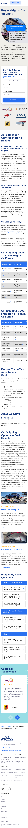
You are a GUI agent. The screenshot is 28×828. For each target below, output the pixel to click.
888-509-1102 (15, 2)
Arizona (3, 801)
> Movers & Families (6, 769)
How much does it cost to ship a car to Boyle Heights (12, 588)
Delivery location (7, 91)
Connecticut (4, 811)
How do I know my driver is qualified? (12, 657)
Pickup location (7, 84)
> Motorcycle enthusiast (7, 772)
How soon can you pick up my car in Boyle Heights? (12, 627)
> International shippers (7, 778)
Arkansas (3, 804)
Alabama (3, 796)
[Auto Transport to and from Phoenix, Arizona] (3, 286)
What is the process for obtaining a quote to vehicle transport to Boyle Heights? (13, 596)
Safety (4, 634)
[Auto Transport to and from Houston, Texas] (3, 270)
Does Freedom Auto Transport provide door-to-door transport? (12, 619)
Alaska (3, 799)
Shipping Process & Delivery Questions (12, 611)
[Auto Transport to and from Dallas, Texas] (10, 291)
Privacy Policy (4, 817)
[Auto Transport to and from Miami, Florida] (11, 301)
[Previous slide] (10, 717)
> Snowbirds (4, 775)
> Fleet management (6, 780)
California (8, 726)
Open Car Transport (10, 510)
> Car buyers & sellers (19, 769)
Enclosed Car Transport (11, 549)
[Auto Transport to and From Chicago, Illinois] (3, 275)
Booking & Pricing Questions (12, 582)
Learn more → (7, 528)
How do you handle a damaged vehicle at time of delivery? (13, 641)
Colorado (3, 808)
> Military (16, 778)
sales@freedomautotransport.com (11, 233)
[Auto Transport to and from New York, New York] (5, 297)
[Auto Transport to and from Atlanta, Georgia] (3, 281)
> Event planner (18, 780)
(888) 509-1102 (9, 77)
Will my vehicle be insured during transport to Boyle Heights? (12, 649)
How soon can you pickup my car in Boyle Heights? (12, 604)
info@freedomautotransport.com (12, 750)
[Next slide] (17, 717)
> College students (18, 775)
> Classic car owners (19, 772)
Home (3, 726)
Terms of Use (4, 821)
